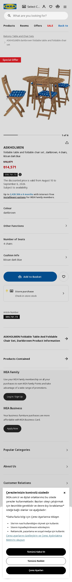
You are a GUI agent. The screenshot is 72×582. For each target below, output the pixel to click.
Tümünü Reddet (36, 560)
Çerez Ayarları (36, 570)
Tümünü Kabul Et (36, 551)
